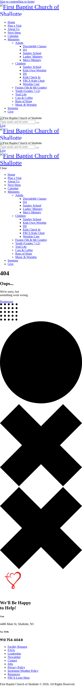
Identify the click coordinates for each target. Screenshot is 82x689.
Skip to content (9, 1)
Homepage (6, 301)
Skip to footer (26, 1)
